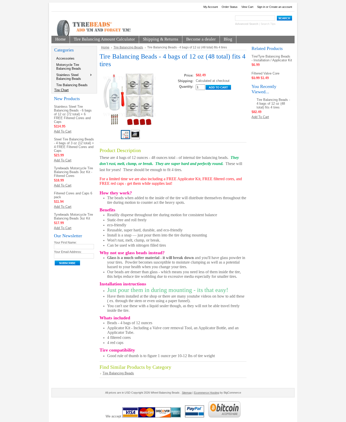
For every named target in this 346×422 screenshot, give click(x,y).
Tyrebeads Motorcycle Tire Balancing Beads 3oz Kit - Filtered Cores (73, 172)
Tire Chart (61, 90)
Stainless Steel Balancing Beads (67, 77)
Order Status (230, 6)
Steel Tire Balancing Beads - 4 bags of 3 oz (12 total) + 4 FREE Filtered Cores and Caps (74, 145)
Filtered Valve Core (265, 73)
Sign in (261, 6)
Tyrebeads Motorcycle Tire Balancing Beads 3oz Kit (73, 216)
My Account (210, 6)
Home (105, 47)
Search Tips (268, 23)
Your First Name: (65, 242)
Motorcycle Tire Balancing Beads (68, 66)
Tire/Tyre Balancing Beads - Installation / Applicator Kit (272, 58)
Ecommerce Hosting (206, 392)
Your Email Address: (68, 251)
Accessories (65, 58)
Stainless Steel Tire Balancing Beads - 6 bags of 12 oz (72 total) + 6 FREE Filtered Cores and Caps (73, 114)
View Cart (247, 6)
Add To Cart (62, 131)
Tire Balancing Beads (72, 85)
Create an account (280, 6)
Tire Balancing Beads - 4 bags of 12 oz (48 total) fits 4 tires (273, 103)
